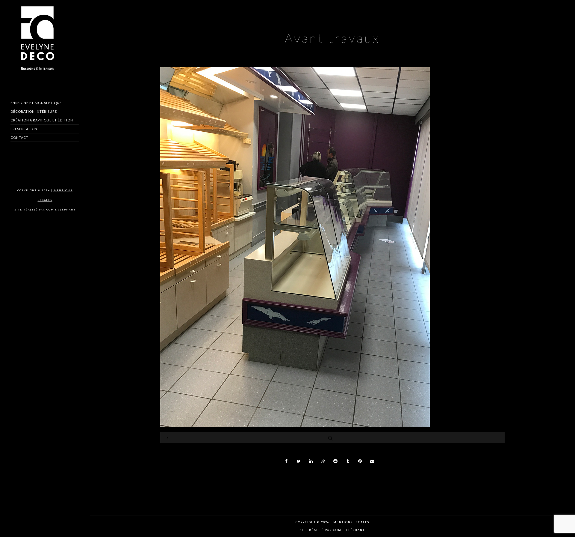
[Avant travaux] (295, 425)
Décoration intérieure (33, 111)
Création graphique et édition (41, 120)
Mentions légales (350, 522)
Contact (19, 137)
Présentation (23, 129)
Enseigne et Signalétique (36, 103)
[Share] (287, 461)
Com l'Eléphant (61, 209)
